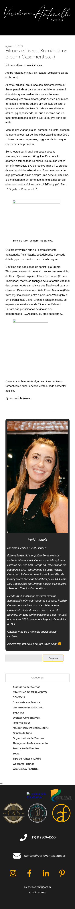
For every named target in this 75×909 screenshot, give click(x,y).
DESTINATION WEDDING (28, 707)
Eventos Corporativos (26, 717)
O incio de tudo (22, 733)
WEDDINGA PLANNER (26, 768)
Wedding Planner (23, 763)
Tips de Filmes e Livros (27, 758)
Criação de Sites (37, 892)
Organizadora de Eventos (28, 738)
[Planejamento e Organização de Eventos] (37, 21)
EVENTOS (19, 712)
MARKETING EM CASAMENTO (31, 728)
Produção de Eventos (26, 748)
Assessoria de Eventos (26, 687)
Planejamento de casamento (30, 743)
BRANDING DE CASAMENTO (30, 692)
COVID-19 (19, 697)
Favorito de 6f (21, 722)
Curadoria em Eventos (26, 702)
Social (16, 753)
